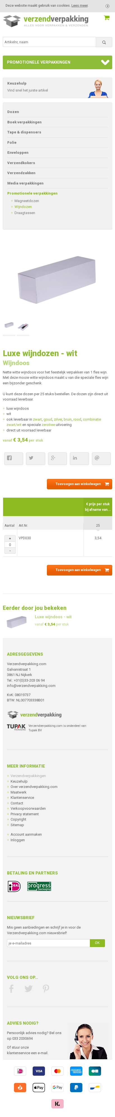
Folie (11, 142)
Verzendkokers (21, 163)
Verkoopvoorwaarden (28, 808)
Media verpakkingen (25, 183)
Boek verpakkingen (24, 122)
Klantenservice (22, 797)
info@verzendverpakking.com (31, 686)
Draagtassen (25, 213)
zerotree (48, 425)
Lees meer (79, 6)
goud (48, 419)
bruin (68, 419)
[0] (100, 15)
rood (77, 419)
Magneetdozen (27, 201)
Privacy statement (25, 814)
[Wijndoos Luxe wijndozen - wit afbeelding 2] (23, 328)
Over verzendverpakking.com (34, 787)
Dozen (13, 112)
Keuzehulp (19, 781)
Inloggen (18, 840)
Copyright (18, 819)
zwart (37, 419)
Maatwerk (19, 792)
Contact (17, 803)
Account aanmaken (26, 834)
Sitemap (17, 825)
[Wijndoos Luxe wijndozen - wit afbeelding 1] (9, 328)
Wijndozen (23, 207)
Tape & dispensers (24, 132)
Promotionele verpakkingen (38, 62)
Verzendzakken (21, 173)
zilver (58, 419)
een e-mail (39, 1053)
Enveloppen (17, 152)
